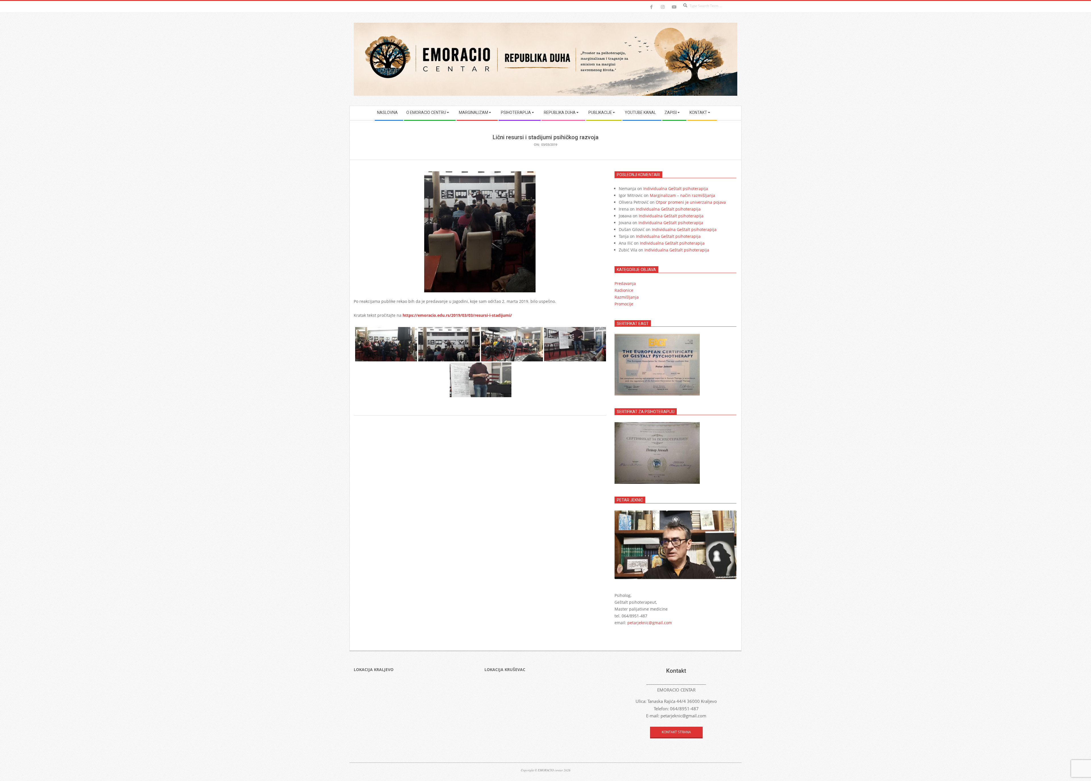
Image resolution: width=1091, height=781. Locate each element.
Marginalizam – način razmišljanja (682, 195)
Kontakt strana (676, 732)
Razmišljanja (627, 297)
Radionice (624, 290)
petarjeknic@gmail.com (649, 622)
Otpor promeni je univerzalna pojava (691, 202)
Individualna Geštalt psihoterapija (675, 188)
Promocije (624, 304)
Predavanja (625, 283)
